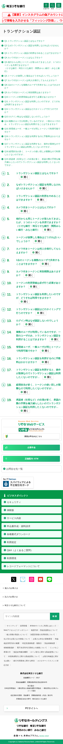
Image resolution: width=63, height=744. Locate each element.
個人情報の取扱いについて (17, 635)
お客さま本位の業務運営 (42, 639)
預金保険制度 (49, 643)
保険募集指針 (9, 648)
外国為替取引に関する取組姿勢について (24, 656)
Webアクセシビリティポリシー (16, 630)
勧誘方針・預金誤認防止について (44, 630)
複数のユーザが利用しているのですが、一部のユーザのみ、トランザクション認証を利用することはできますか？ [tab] (38, 336)
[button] (52, 8)
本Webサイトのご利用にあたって (43, 626)
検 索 (54, 616)
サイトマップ (12, 626)
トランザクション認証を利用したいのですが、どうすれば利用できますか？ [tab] (38, 298)
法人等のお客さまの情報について (17, 639)
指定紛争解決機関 (20, 652)
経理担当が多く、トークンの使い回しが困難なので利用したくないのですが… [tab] (38, 388)
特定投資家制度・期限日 (32, 643)
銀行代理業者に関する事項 (24, 661)
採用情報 (23, 626)
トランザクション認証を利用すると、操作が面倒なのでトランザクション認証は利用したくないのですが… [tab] (38, 373)
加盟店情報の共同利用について (42, 635)
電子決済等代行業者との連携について (32, 648)
